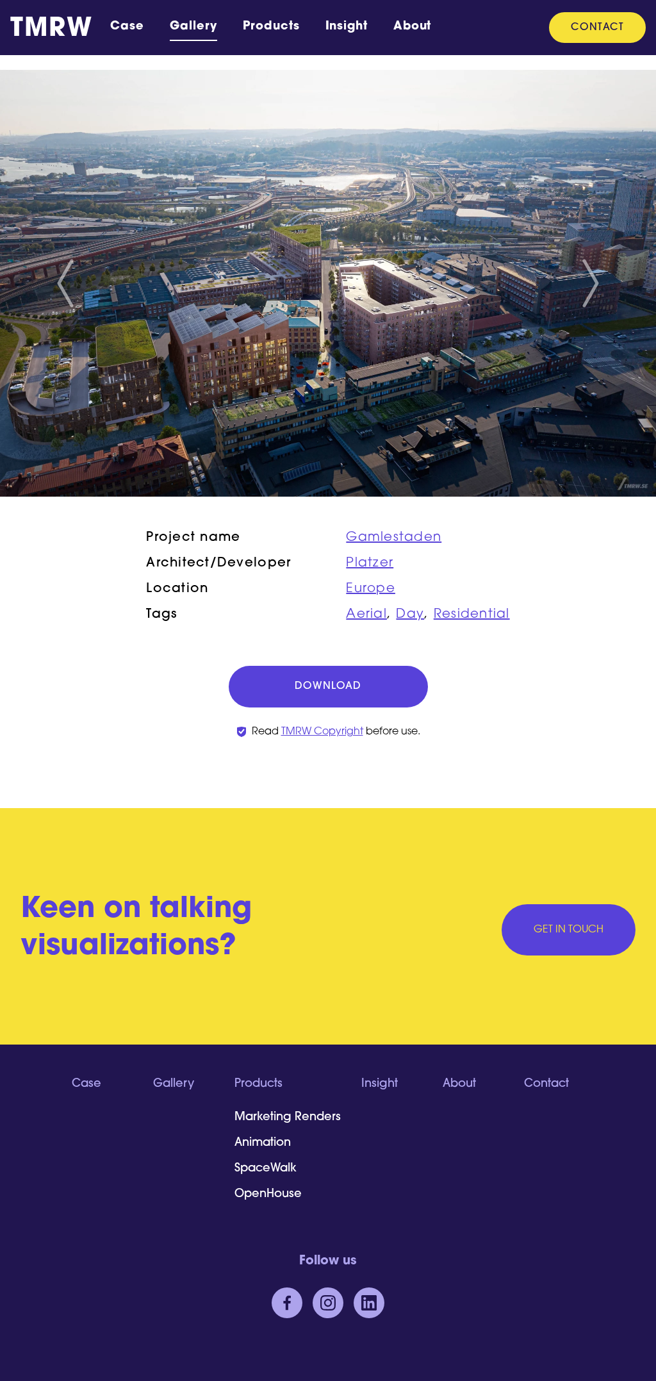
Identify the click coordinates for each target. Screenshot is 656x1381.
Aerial (366, 614)
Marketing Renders (287, 1117)
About (412, 27)
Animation (262, 1143)
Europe (370, 589)
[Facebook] (287, 1302)
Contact (597, 27)
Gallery (193, 27)
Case (127, 27)
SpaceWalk (265, 1169)
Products (271, 27)
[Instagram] (328, 1302)
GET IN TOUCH (568, 930)
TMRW (51, 29)
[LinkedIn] (369, 1302)
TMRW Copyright (322, 732)
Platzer (369, 563)
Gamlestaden (393, 537)
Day (410, 614)
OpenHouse (268, 1194)
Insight (346, 27)
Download (328, 686)
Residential (472, 614)
